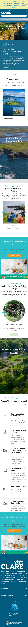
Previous (2, 100)
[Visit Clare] (6, 12)
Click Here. (14, 7)
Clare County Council (13, 619)
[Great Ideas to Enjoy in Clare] (14, 277)
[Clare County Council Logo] (14, 623)
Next (24, 100)
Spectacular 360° (14, 141)
